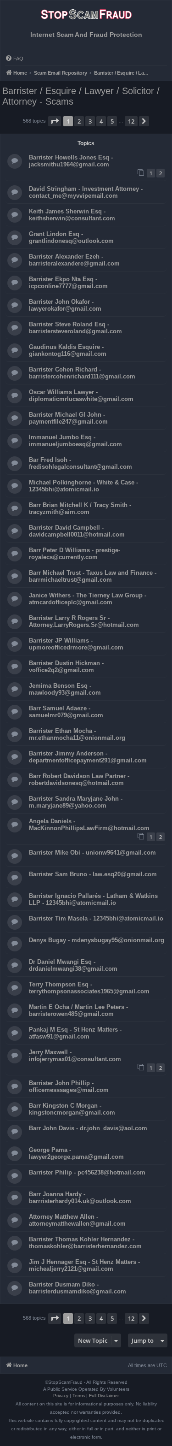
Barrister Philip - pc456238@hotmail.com (87, 1172)
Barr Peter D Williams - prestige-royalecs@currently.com (74, 554)
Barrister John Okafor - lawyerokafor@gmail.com (65, 305)
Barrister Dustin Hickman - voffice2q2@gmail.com (66, 666)
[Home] (86, 17)
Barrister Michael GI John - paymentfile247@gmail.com (68, 418)
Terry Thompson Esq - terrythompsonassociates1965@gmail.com (89, 988)
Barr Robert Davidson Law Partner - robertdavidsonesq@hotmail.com (79, 779)
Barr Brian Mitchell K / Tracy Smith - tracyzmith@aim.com (80, 508)
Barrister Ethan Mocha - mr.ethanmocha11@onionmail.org (77, 734)
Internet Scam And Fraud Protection (86, 34)
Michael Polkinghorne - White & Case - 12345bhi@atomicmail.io (83, 486)
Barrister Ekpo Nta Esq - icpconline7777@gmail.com (68, 282)
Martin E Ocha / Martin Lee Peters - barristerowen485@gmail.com (78, 1010)
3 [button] (90, 121)
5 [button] (112, 121)
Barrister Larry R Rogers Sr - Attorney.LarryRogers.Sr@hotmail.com (84, 621)
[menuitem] (14, 58)
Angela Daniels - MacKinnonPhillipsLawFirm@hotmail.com (89, 825)
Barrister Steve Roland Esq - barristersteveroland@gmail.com (75, 328)
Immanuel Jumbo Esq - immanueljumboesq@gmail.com (75, 441)
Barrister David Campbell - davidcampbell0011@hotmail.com (77, 531)
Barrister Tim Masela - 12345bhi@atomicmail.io (96, 918)
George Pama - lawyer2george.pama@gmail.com (76, 1153)
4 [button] (101, 121)
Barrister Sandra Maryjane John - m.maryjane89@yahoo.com (75, 802)
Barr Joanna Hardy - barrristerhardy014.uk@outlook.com (80, 1197)
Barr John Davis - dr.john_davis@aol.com (88, 1128)
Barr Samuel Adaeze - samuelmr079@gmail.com (66, 712)
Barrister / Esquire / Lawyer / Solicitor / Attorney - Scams (81, 96)
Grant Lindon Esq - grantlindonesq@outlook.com (71, 237)
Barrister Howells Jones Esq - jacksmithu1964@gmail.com (71, 161)
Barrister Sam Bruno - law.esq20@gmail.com (93, 874)
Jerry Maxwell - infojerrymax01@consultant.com (75, 1055)
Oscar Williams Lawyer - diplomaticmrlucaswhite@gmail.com (81, 395)
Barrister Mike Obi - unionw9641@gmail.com (92, 852)
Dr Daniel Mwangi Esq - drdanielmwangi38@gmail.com (73, 965)
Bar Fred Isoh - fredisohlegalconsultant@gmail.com (80, 463)
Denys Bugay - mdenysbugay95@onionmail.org (96, 940)
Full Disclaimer (104, 1395)
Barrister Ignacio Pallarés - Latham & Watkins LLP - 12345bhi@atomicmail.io (93, 899)
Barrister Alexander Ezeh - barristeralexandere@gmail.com (74, 260)
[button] (54, 121)
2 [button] (79, 121)
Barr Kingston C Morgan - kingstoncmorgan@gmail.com (72, 1109)
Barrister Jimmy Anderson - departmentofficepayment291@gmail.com (88, 757)
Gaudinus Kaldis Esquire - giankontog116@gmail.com (67, 350)
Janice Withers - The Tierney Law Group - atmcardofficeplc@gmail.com (87, 599)
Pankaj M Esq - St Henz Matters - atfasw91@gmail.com (75, 1033)
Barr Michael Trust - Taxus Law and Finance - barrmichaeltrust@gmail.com (92, 576)
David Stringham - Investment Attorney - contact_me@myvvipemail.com (86, 192)
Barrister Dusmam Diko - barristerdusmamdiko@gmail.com (77, 1288)
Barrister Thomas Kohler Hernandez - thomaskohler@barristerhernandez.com (85, 1243)
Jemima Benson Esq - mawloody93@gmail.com (65, 689)
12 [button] (131, 121)
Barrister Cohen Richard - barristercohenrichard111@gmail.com (82, 373)
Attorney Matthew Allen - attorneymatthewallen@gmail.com (77, 1220)
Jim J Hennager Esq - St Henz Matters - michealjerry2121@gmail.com (84, 1265)
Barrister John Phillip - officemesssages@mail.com (69, 1086)
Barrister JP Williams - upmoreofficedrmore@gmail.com (76, 644)
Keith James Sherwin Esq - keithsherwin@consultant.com (72, 215)
